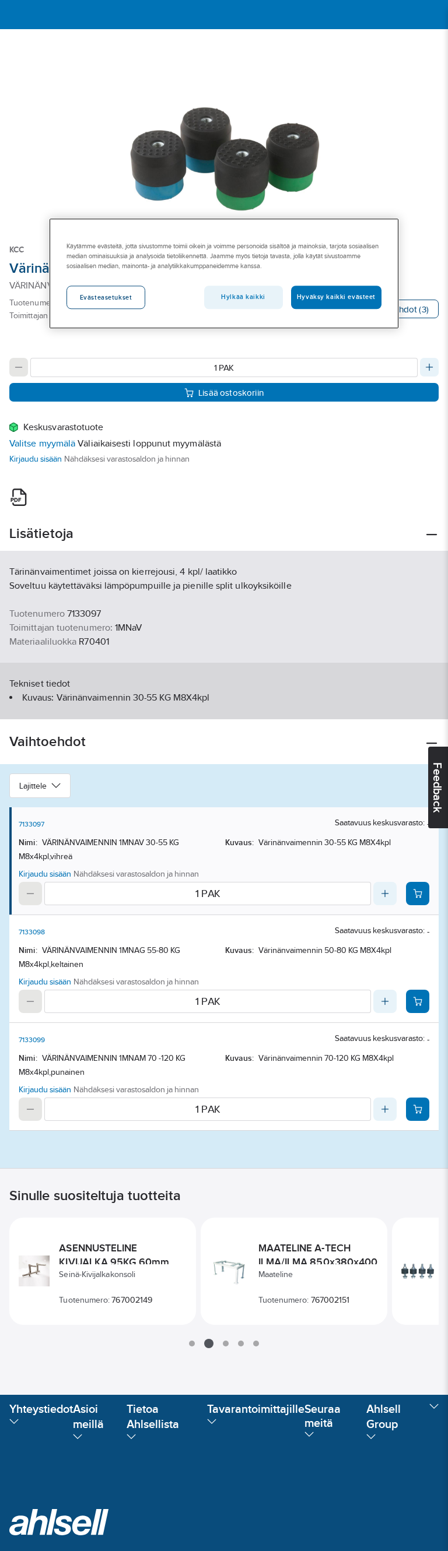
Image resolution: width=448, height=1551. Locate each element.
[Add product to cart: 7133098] (417, 1001)
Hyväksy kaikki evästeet (336, 297)
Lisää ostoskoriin (231, 393)
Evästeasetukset (106, 297)
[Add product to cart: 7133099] (417, 1109)
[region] (224, 273)
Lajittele (33, 785)
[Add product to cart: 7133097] (417, 893)
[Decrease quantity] (18, 367)
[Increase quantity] (429, 367)
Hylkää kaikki (243, 297)
